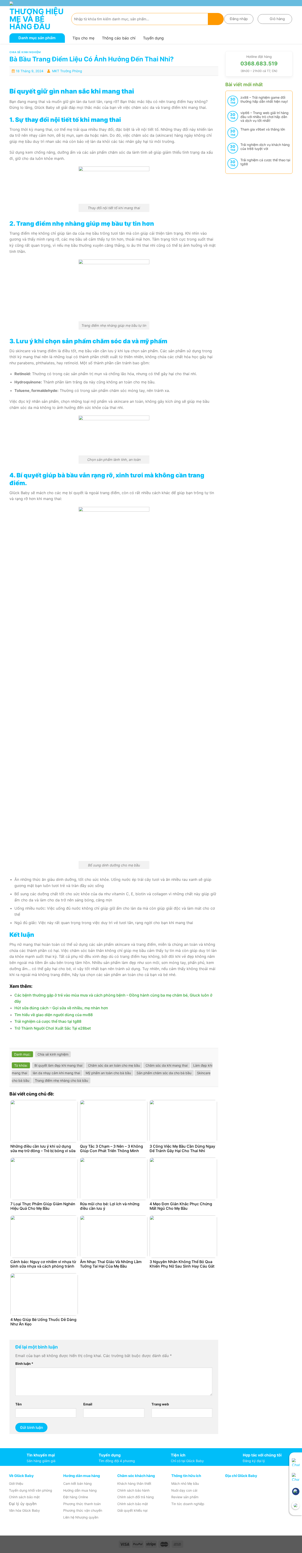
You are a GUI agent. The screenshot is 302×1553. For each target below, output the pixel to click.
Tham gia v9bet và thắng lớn (262, 129)
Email (87, 1404)
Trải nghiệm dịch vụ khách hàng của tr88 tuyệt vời (265, 147)
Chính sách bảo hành (133, 1490)
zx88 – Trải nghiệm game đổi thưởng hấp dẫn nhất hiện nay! (264, 99)
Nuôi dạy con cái (184, 1490)
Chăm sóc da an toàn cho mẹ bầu (114, 1065)
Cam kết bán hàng (77, 1483)
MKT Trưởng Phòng (67, 71)
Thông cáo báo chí (118, 38)
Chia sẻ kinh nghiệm (25, 52)
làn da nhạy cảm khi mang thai (56, 1073)
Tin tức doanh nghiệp (187, 1504)
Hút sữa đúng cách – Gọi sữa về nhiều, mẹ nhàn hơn (61, 1008)
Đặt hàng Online (75, 1497)
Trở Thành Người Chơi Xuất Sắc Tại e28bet (52, 1028)
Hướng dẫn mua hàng (80, 1490)
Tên (18, 1404)
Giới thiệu (16, 1483)
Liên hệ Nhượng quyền (80, 1517)
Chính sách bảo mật (24, 1497)
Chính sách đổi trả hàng (135, 1497)
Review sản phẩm (184, 1497)
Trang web (160, 1404)
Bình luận (24, 1364)
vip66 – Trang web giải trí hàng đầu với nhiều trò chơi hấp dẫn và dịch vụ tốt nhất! (264, 117)
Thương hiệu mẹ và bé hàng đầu (36, 19)
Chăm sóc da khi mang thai (167, 1065)
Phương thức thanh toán (82, 1504)
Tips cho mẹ (83, 38)
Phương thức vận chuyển (82, 1510)
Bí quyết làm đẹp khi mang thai (58, 1065)
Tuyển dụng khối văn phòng (30, 1490)
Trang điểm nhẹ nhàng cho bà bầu (61, 1080)
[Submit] (216, 19)
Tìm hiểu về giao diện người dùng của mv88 (53, 1014)
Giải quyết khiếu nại (132, 1510)
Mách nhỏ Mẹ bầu (185, 1483)
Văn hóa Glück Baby (24, 1510)
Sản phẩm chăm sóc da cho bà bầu (164, 1073)
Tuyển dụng (153, 38)
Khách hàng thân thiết (134, 1483)
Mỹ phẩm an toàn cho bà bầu (108, 1073)
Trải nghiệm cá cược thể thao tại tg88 (47, 1021)
